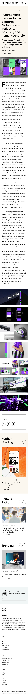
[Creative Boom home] (10, 3)
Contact (4, 642)
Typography (14, 571)
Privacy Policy (5, 660)
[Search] (22, 3)
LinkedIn (4, 681)
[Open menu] (25, 3)
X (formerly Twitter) (7, 679)
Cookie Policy (5, 662)
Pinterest (4, 684)
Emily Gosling (11, 50)
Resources (5, 571)
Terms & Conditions (7, 658)
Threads (4, 682)
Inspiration (5, 10)
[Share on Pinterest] (8, 424)
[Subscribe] (24, 599)
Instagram (4, 673)
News (4, 480)
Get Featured (5, 645)
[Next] (24, 442)
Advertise (4, 647)
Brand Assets (5, 649)
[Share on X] (4, 424)
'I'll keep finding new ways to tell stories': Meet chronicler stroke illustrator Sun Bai (13, 530)
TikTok (3, 675)
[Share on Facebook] (13, 424)
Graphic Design (15, 10)
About (3, 640)
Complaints (5, 664)
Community (5, 644)
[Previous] (20, 442)
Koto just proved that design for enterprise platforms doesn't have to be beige (13, 485)
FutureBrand (19, 40)
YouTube (4, 677)
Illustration (14, 525)
